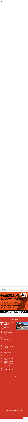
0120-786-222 (7, 339)
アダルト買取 (3, 289)
